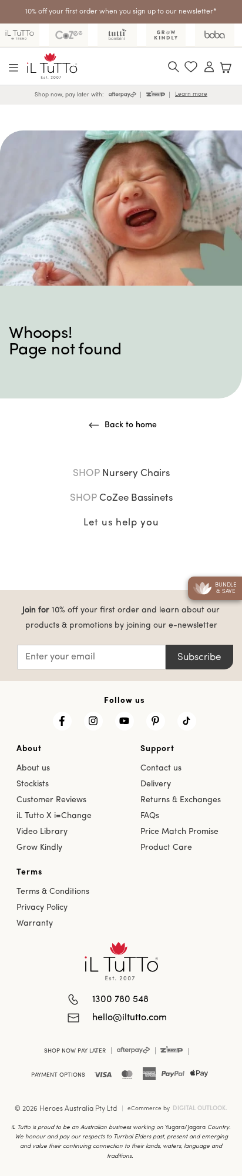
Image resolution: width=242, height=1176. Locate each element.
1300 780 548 (120, 999)
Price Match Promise (179, 831)
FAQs (149, 816)
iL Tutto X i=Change (54, 816)
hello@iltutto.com (129, 1018)
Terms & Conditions (52, 891)
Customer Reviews (51, 800)
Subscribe (199, 657)
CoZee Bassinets (121, 498)
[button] (13, 67)
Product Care (166, 847)
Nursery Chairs (121, 473)
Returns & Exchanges (180, 800)
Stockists (32, 784)
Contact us (161, 768)
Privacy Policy (42, 907)
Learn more (191, 94)
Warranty (34, 923)
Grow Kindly (39, 847)
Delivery (155, 784)
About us (33, 768)
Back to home (131, 425)
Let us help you (121, 523)
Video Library (42, 831)
